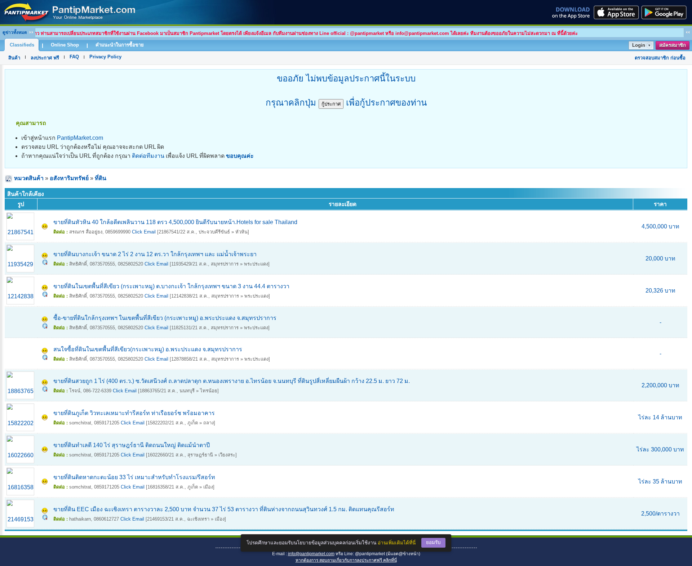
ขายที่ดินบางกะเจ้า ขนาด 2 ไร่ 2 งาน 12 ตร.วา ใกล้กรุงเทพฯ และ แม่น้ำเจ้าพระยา (155, 254)
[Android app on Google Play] (666, 12)
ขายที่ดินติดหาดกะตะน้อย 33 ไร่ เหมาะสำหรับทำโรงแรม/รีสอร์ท (134, 477)
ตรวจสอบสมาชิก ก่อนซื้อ (660, 58)
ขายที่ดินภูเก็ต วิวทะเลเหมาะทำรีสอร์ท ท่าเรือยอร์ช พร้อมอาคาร (134, 413)
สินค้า (14, 58)
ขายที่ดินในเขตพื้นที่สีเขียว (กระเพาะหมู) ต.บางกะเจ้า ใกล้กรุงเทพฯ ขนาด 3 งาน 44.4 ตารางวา (171, 286)
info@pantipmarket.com (311, 553)
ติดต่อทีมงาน (148, 156)
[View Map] (45, 263)
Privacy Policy (105, 56)
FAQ (74, 56)
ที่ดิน (100, 178)
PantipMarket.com (80, 138)
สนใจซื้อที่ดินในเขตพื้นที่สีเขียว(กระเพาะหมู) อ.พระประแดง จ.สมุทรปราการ (147, 349)
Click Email (144, 232)
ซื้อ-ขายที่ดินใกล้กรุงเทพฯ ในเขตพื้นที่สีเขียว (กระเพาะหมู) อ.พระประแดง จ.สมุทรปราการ (164, 318)
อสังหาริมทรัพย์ (69, 178)
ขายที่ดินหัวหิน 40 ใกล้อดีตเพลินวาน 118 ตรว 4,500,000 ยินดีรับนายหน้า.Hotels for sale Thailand (175, 222)
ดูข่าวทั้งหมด (15, 32)
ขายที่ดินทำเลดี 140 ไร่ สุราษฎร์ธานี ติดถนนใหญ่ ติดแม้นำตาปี (131, 445)
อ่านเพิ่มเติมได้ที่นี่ (397, 542)
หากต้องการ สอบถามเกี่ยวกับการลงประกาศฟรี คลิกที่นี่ (346, 560)
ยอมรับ (433, 542)
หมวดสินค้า (29, 178)
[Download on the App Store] (615, 12)
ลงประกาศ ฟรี (45, 58)
